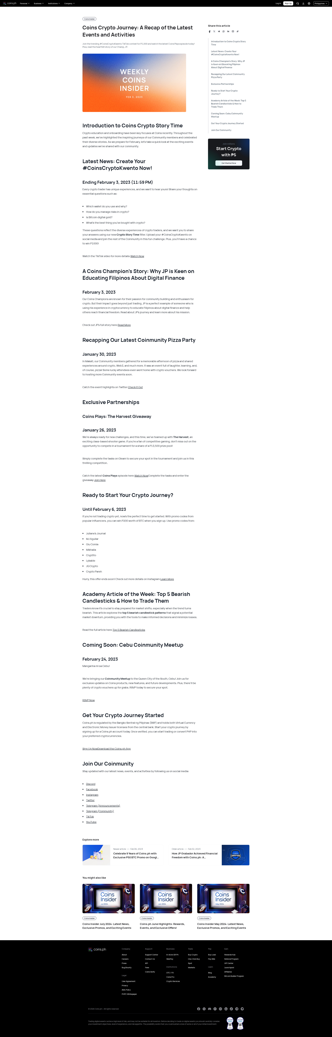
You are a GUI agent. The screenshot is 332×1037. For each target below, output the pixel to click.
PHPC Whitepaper (129, 994)
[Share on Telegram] (218, 31)
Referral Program (231, 959)
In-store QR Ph (172, 954)
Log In (278, 3)
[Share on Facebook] (209, 31)
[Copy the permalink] (237, 31)
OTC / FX (170, 972)
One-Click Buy (194, 959)
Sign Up (288, 3)
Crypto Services (173, 981)
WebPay (169, 959)
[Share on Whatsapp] (223, 31)
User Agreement (128, 981)
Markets (191, 967)
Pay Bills (211, 959)
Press (124, 963)
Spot (190, 963)
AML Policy (126, 990)
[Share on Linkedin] (228, 31)
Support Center (151, 954)
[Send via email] (232, 31)
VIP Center (228, 963)
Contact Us (150, 959)
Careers (125, 959)
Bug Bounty (127, 967)
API (146, 963)
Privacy (125, 985)
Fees (147, 967)
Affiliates (228, 972)
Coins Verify (150, 972)
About (124, 954)
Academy (212, 977)
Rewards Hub (229, 954)
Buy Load (212, 954)
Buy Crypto (193, 954)
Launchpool (229, 967)
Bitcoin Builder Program (234, 976)
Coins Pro (170, 977)
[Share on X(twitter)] (214, 31)
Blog (210, 972)
